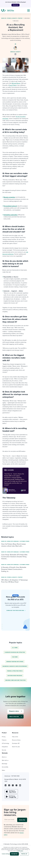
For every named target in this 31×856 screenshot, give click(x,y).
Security (4, 750)
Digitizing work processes (15, 675)
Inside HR (3, 18)
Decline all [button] (24, 854)
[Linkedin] (15, 54)
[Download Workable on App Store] (11, 791)
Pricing (3, 736)
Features (4, 740)
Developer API (15, 743)
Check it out (15, 5)
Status (3, 770)
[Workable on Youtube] (13, 786)
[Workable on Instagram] (20, 786)
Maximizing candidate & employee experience (15, 666)
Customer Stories (24, 541)
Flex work (15, 657)
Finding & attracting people (15, 670)
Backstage (4, 763)
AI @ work (14, 647)
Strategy (20, 18)
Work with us (5, 760)
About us (4, 757)
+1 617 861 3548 (15, 776)
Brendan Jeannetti (15, 51)
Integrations (5, 746)
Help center (15, 736)
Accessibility (5, 767)
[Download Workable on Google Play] (11, 796)
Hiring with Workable (13, 541)
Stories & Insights (12, 18)
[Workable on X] (16, 786)
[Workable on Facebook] (9, 786)
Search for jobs (16, 746)
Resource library (16, 740)
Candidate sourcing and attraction (15, 652)
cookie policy (20, 850)
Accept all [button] (14, 854)
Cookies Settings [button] (5, 853)
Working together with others (14, 661)
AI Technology (5, 743)
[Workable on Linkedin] (6, 786)
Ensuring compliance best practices (15, 680)
